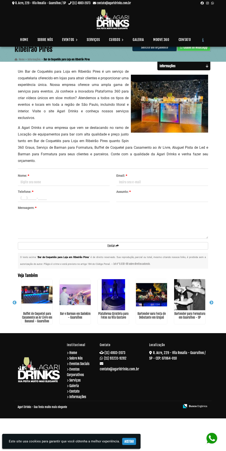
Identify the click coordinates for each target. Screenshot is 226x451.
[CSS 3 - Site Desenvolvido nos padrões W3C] (160, 406)
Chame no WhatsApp (195, 47)
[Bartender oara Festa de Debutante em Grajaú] (151, 294)
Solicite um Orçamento (154, 47)
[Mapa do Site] (133, 406)
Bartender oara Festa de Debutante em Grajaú (151, 315)
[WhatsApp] (212, 3)
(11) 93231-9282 (115, 358)
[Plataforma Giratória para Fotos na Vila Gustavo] (113, 294)
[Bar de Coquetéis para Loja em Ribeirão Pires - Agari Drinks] (113, 19)
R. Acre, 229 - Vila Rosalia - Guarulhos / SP (40, 3)
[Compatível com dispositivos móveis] (175, 406)
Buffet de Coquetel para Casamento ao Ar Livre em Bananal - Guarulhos (37, 317)
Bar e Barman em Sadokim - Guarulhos (75, 315)
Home (24, 39)
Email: (121, 175)
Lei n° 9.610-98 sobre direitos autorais (131, 263)
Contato (185, 39)
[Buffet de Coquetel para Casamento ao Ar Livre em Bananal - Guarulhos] (37, 294)
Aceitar (129, 441)
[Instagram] (207, 3)
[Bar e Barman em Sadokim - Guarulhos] (75, 294)
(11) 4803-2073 (81, 3)
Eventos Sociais (79, 364)
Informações (77, 397)
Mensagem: (27, 208)
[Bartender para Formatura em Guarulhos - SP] (189, 294)
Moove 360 (161, 39)
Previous (14, 303)
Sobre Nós (45, 39)
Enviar (111, 246)
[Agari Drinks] (39, 370)
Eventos (68, 39)
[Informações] (202, 39)
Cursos (115, 39)
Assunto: (123, 191)
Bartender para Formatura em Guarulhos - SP (189, 315)
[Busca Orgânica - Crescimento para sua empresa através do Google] (195, 406)
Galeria (138, 39)
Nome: (23, 175)
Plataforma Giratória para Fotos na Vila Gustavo (113, 315)
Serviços (93, 39)
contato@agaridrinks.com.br (114, 3)
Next (211, 303)
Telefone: (25, 191)
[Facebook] (202, 3)
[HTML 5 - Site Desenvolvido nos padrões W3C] (145, 406)
